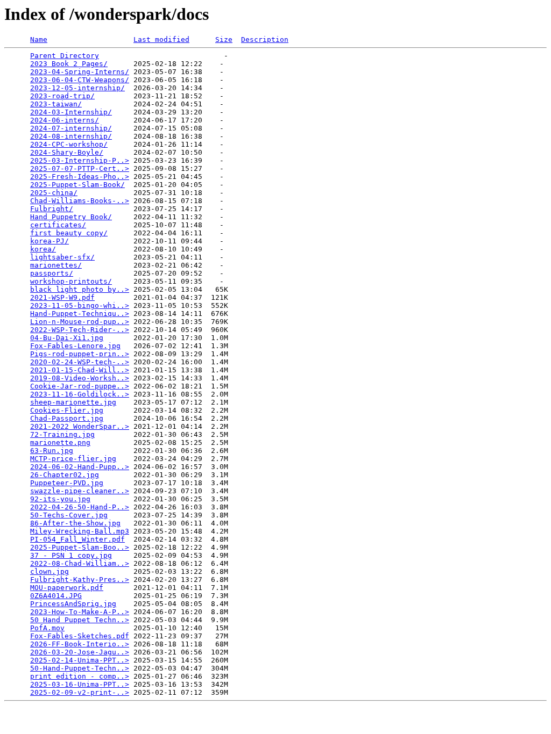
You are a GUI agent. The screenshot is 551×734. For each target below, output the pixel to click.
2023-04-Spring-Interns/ (79, 72)
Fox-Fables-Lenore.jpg (75, 346)
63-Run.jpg (51, 451)
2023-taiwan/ (56, 104)
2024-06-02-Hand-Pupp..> (79, 467)
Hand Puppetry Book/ (71, 217)
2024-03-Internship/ (71, 112)
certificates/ (58, 225)
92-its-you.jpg (60, 499)
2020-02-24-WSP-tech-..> (79, 362)
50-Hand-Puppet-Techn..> (79, 668)
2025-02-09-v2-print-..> (79, 692)
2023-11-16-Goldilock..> (79, 394)
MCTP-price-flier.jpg (73, 459)
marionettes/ (56, 265)
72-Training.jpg (62, 434)
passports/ (51, 273)
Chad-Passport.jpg (66, 418)
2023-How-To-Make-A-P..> (79, 612)
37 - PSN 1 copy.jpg (71, 555)
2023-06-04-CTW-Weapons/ (79, 80)
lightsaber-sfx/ (62, 257)
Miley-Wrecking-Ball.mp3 (79, 531)
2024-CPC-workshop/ (69, 144)
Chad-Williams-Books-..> (79, 201)
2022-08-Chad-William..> (79, 563)
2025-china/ (53, 193)
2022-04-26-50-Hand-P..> (79, 507)
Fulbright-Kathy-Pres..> (79, 579)
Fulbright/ (51, 209)
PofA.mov (47, 628)
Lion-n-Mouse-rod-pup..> (79, 322)
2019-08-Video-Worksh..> (79, 378)
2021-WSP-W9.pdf (62, 297)
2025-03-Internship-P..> (79, 160)
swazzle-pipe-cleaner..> (79, 491)
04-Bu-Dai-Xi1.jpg (66, 338)
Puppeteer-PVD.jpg (66, 483)
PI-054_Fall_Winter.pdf (77, 539)
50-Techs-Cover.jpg (69, 515)
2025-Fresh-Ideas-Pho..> (79, 176)
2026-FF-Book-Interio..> (79, 644)
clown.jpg (49, 571)
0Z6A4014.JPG (56, 596)
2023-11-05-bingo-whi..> (79, 305)
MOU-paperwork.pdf (66, 588)
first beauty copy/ (69, 233)
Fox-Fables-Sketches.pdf (79, 636)
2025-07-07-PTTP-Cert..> (79, 168)
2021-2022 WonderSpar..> (79, 426)
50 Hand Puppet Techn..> (79, 620)
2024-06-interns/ (64, 120)
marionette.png (60, 442)
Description (264, 39)
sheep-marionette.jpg (73, 402)
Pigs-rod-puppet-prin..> (79, 354)
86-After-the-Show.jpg (75, 523)
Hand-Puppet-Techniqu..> (79, 314)
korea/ (43, 249)
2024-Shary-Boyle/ (66, 152)
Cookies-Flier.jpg (66, 410)
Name (38, 39)
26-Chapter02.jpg (64, 475)
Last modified (161, 39)
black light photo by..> (79, 289)
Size (223, 39)
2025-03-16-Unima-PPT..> (79, 684)
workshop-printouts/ (71, 281)
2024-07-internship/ (71, 128)
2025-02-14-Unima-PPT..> (79, 660)
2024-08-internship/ (71, 136)
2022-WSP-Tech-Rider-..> (79, 330)
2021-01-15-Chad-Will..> (79, 370)
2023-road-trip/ (62, 96)
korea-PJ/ (49, 241)
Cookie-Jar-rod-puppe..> (79, 386)
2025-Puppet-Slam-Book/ (77, 185)
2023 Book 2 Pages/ (69, 64)
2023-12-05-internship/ (77, 88)
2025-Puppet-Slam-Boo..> (79, 547)
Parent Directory (64, 56)
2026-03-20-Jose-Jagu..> (79, 652)
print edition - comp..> (79, 676)
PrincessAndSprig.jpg (73, 604)
